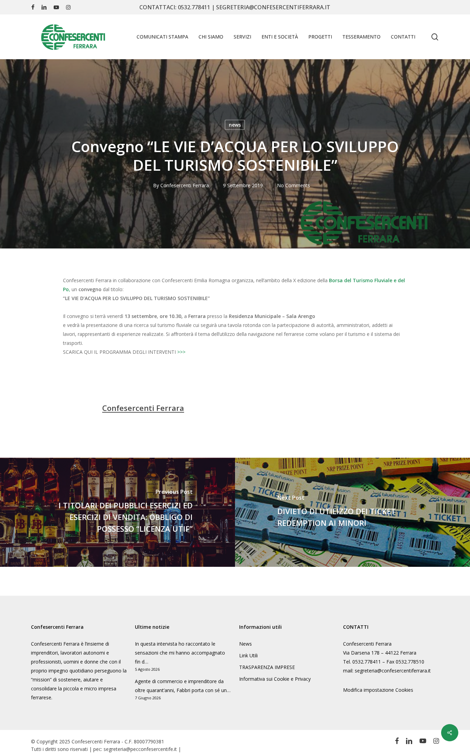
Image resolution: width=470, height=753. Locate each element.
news (235, 124)
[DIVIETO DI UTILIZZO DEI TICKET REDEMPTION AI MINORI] (352, 512)
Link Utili (248, 655)
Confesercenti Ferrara (184, 185)
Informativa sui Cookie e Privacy (275, 679)
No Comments (293, 185)
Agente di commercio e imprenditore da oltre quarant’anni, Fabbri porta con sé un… (183, 685)
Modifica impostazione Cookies (378, 690)
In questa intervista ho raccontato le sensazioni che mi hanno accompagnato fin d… (180, 652)
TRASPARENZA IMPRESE (267, 667)
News (245, 643)
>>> (181, 352)
